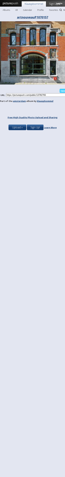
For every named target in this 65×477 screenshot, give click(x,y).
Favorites (53, 9)
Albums (6, 9)
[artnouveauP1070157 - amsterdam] (32, 83)
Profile (40, 9)
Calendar (27, 9)
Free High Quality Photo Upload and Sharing (33, 117)
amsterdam (19, 101)
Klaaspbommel (33, 4)
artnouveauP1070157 (32, 17)
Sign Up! (54, 4)
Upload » (17, 127)
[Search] (60, 10)
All (16, 9)
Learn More (50, 127)
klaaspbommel (45, 101)
